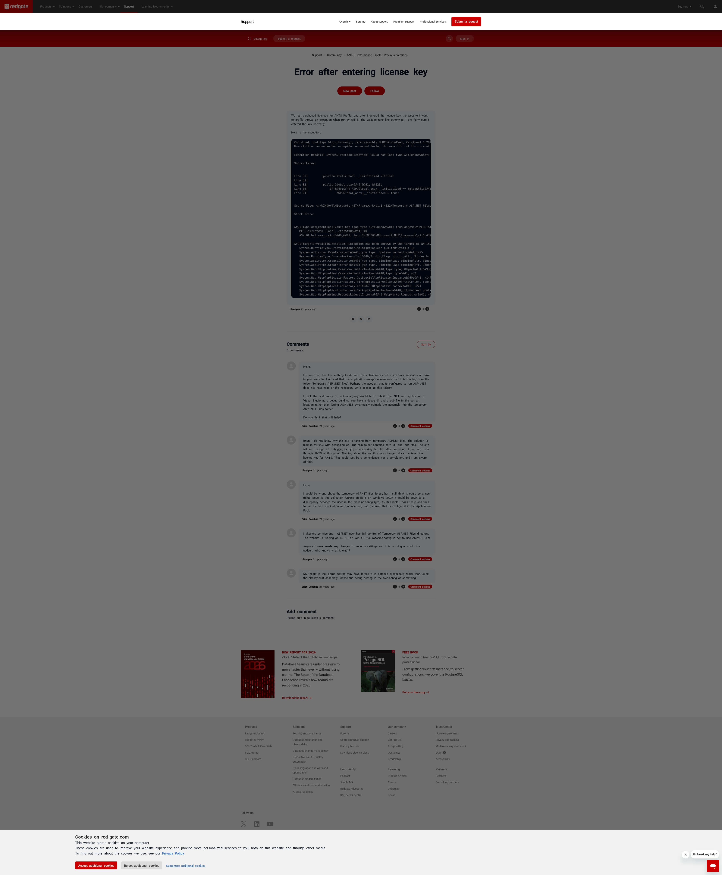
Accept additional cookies (96, 865)
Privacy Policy (173, 853)
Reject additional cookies (141, 865)
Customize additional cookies (185, 865)
